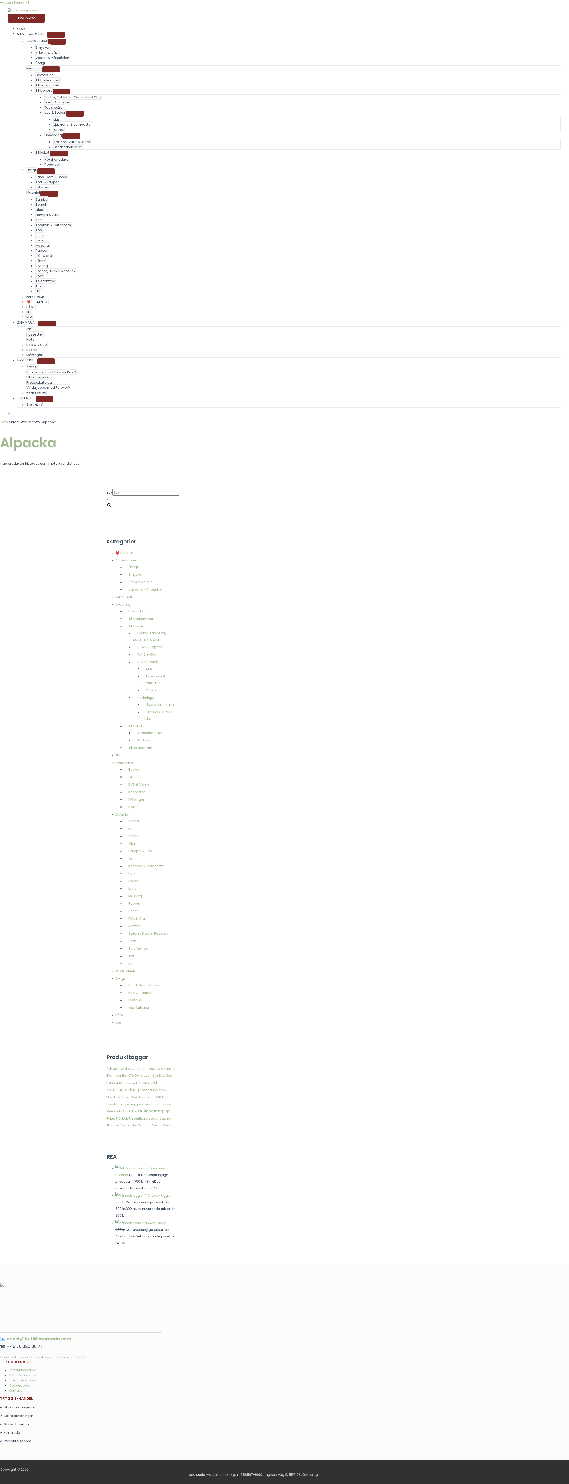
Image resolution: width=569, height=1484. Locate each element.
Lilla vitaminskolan (41, 377)
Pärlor (40, 260)
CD (28, 329)
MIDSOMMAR (125, 971)
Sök (109, 493)
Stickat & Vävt (47, 52)
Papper (42, 250)
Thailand (112, 1125)
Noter (31, 339)
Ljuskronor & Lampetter (73, 124)
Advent (112, 1068)
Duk (162, 1075)
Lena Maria (124, 762)
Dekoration (45, 75)
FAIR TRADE (35, 296)
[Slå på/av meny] (56, 35)
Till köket (43, 152)
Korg (134, 1097)
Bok (125, 1075)
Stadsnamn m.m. (68, 147)
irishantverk (131, 1082)
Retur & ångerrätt (23, 1375)
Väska (167, 1125)
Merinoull (113, 1111)
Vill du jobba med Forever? (48, 387)
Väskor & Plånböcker (52, 57)
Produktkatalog (39, 382)
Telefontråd (45, 281)
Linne (40, 235)
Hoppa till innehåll (14, 2)
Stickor (154, 1118)
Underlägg (53, 135)
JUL (29, 312)
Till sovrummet (48, 85)
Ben (131, 828)
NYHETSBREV (36, 392)
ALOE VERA (25, 360)
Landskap (146, 1097)
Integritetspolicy (22, 1380)
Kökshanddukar (57, 159)
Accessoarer (36, 40)
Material (33, 192)
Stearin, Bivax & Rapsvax (55, 271)
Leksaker (43, 187)
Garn (169, 1075)
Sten (39, 276)
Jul (154, 1082)
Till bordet (44, 90)
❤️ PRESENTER (37, 301)
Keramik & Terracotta (53, 225)
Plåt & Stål (44, 255)
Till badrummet (48, 80)
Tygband (144, 1125)
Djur (155, 1076)
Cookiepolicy (19, 1385)
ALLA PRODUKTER (30, 33)
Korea (126, 1097)
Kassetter (34, 334)
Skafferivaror (138, 1007)
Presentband (138, 1118)
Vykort (157, 1125)
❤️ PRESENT (124, 553)
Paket (110, 1118)
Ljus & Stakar (55, 112)
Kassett (146, 1090)
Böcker (32, 349)
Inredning (34, 68)
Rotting (42, 265)
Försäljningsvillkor (22, 1370)
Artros (31, 367)
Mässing (42, 245)
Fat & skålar (54, 107)
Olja (167, 1111)
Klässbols (113, 1097)
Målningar (34, 354)
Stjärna (165, 1118)
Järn (39, 219)
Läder (40, 240)
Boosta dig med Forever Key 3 (51, 372)
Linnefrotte (114, 1104)
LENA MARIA (26, 322)
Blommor (113, 1075)
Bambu (41, 199)
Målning (156, 1111)
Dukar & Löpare (57, 102)
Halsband (114, 1082)
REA (29, 317)
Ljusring (129, 1104)
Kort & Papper (47, 182)
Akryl (123, 1068)
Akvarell (134, 1068)
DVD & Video (36, 344)
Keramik (159, 1090)
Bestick (154, 1069)
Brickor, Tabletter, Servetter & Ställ (73, 97)
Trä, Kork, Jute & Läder (72, 141)
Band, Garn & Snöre (51, 177)
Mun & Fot (129, 1111)
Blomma (168, 1068)
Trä (38, 286)
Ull (37, 291)
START (22, 28)
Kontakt (15, 1390)
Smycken (43, 47)
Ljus (57, 119)
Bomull (41, 204)
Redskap (52, 164)
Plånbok (122, 1118)
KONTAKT (24, 398)
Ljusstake (143, 1104)
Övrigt (41, 62)
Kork (39, 230)
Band (144, 1069)
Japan (146, 1082)
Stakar (59, 129)
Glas (39, 209)
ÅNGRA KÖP (36, 404)
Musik (143, 1111)
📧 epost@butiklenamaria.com (35, 1339)
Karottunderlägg (122, 1089)
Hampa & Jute (48, 214)
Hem (4, 422)
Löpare (166, 1104)
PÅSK (30, 306)
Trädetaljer (129, 1125)
